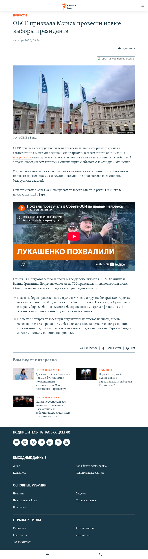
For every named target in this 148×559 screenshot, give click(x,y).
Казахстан (19, 528)
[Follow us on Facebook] (33, 442)
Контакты (19, 472)
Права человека (86, 500)
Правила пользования (90, 472)
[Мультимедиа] (47, 554)
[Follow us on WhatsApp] (49, 442)
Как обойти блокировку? (91, 466)
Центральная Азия (47, 370)
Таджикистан (22, 542)
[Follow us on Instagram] (24, 442)
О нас (16, 466)
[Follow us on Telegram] (41, 442)
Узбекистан (83, 535)
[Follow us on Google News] (58, 442)
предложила (22, 157)
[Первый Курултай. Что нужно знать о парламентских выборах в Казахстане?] (86, 374)
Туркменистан (85, 528)
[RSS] (66, 442)
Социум (81, 493)
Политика (105, 370)
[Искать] (100, 554)
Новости (20, 15)
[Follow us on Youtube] (16, 442)
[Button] (126, 48)
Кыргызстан (21, 535)
